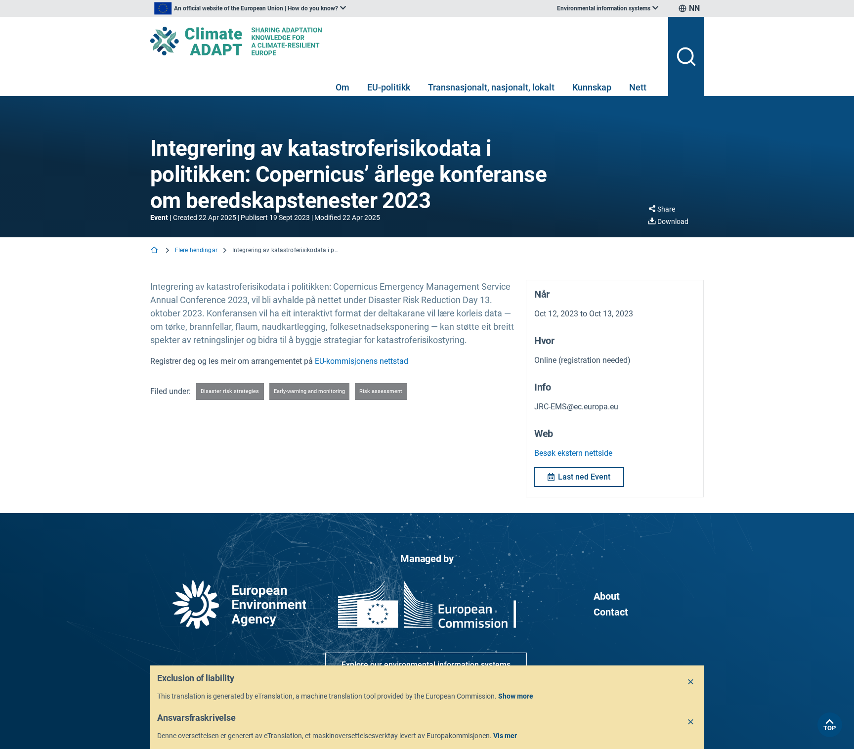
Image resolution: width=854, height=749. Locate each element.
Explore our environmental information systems (426, 664)
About (607, 596)
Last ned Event (584, 477)
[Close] (691, 682)
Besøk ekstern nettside (573, 453)
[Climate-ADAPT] (405, 41)
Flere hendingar (196, 250)
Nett (637, 87)
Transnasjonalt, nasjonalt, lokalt (491, 87)
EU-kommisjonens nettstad (361, 361)
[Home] (155, 251)
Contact (611, 612)
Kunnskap (591, 87)
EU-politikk (388, 87)
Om (342, 87)
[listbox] (250, 8)
